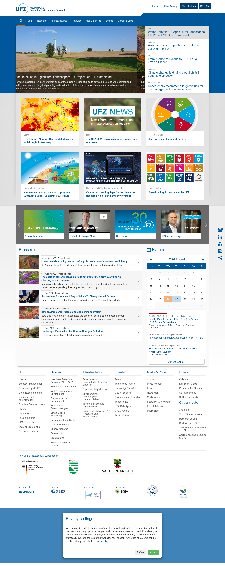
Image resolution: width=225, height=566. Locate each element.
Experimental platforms (95, 389)
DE (201, 6)
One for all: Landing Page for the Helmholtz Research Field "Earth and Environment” (110, 194)
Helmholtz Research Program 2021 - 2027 (62, 381)
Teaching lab (121, 401)
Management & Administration (27, 398)
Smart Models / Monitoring (59, 414)
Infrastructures (59, 20)
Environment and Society (64, 420)
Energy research (59, 428)
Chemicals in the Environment (59, 400)
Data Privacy (170, 6)
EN (207, 6)
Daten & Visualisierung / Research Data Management (95, 413)
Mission (23, 379)
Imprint (155, 6)
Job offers (184, 409)
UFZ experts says (172, 236)
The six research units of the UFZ (167, 139)
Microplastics (57, 437)
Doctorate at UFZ (188, 423)
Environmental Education (128, 397)
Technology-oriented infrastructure (93, 405)
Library (22, 409)
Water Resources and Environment (62, 392)
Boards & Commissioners (32, 404)
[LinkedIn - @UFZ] (220, 237)
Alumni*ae (24, 413)
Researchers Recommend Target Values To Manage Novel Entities (78, 296)
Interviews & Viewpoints (159, 401)
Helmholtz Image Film (82, 236)
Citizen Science (123, 392)
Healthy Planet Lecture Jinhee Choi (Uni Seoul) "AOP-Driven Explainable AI (173, 320)
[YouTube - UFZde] (220, 244)
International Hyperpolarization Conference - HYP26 (176, 337)
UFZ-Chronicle (26, 422)
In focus (151, 388)
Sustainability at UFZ (29, 388)
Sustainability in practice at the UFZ (169, 192)
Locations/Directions (29, 426)
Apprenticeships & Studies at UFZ (192, 436)
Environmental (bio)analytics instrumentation (91, 396)
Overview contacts (28, 431)
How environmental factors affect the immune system (71, 311)
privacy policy (101, 541)
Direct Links (188, 6)
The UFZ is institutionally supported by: (39, 455)
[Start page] (21, 20)
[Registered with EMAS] (183, 491)
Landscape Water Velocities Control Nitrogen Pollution (72, 331)
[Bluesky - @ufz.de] (220, 230)
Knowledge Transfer (125, 388)
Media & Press (93, 20)
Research (42, 20)
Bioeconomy (57, 433)
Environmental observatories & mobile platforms (95, 382)
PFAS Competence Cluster (60, 444)
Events (109, 20)
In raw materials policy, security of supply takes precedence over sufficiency (84, 261)
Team (118, 379)
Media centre (154, 397)
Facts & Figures (27, 417)
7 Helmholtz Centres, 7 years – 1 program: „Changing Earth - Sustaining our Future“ (47, 194)
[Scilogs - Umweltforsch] (220, 257)
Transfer (76, 20)
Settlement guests (188, 397)
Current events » (176, 361)
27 (176, 299)
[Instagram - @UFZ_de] (220, 250)
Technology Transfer (125, 383)
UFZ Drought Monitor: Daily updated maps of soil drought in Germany (49, 140)
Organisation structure (30, 392)
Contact (151, 379)
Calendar (184, 379)
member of (24, 487)
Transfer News (122, 415)
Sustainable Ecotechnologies (59, 407)
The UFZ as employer (190, 414)
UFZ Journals (122, 410)
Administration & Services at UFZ (192, 429)
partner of (120, 487)
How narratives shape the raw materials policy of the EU (56, 77)
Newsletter (152, 392)
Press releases (155, 383)
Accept (153, 552)
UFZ (30, 20)
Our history (122, 236)
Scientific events (187, 392)
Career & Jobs (125, 20)
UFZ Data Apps (123, 406)
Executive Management (31, 383)
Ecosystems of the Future (64, 386)
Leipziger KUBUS (188, 383)
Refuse (140, 552)
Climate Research (60, 424)
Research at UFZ (188, 418)
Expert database (34, 236)
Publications (153, 410)
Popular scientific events (191, 388)
